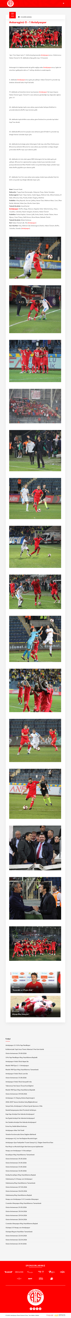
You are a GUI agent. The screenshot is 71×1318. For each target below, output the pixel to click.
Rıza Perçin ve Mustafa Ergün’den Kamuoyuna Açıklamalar (24, 1146)
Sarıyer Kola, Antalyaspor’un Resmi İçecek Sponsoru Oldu (24, 1106)
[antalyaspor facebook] (31, 1308)
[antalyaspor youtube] (40, 1308)
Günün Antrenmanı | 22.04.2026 (16, 1240)
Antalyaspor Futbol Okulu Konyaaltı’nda (19, 1082)
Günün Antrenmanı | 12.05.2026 (16, 1171)
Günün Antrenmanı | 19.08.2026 (16, 1053)
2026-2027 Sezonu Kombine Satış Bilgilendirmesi (21, 1102)
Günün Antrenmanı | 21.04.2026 (16, 1244)
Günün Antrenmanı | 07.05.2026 (16, 1187)
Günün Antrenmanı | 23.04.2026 (16, 1236)
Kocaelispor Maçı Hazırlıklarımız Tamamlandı (20, 1155)
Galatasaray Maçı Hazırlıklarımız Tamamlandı (20, 1183)
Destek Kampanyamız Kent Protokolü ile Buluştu (21, 1110)
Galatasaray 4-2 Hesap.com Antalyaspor (19, 1179)
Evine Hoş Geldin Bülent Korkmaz (16, 1126)
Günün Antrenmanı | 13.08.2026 (16, 1078)
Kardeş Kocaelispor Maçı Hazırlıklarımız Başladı (21, 1175)
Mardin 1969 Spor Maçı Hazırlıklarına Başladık (20, 1090)
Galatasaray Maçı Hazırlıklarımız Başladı (19, 1195)
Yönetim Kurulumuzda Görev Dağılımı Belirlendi (21, 1134)
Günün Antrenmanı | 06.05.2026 (16, 1191)
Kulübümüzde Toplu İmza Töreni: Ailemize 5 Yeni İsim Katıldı (25, 1049)
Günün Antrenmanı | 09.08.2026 (16, 1094)
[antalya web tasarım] (49, 1315)
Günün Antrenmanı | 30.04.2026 (16, 1211)
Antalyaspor (45, 55)
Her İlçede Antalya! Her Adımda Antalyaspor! (20, 1118)
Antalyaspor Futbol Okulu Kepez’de (17, 1061)
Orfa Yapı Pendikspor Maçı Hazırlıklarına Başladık (21, 1057)
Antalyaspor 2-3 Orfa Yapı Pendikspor (18, 1045)
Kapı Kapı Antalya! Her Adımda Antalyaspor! (20, 1114)
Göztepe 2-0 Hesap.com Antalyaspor (18, 1227)
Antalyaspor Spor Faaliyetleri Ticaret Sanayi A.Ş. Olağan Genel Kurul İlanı (29, 1142)
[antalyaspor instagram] (37, 1308)
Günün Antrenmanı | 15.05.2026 (16, 1159)
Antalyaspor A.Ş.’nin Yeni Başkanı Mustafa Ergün (21, 1138)
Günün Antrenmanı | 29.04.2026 (16, 1215)
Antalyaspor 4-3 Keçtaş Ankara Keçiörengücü (20, 1098)
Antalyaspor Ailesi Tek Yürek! (15, 1130)
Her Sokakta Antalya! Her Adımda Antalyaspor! (21, 1122)
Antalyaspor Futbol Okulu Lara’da (17, 1074)
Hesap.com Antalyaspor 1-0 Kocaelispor (18, 1150)
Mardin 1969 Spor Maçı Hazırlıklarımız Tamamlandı (22, 1069)
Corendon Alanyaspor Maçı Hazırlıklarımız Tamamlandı (23, 1203)
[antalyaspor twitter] (34, 1308)
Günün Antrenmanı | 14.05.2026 (16, 1163)
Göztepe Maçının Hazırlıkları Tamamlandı (19, 1231)
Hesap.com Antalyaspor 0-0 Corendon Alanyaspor (22, 1199)
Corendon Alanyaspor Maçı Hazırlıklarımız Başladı (22, 1223)
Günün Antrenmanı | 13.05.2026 (16, 1167)
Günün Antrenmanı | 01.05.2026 (16, 1207)
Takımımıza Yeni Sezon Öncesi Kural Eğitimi (20, 1086)
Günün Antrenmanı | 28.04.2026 (16, 1219)
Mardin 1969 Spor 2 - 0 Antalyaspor (17, 1065)
